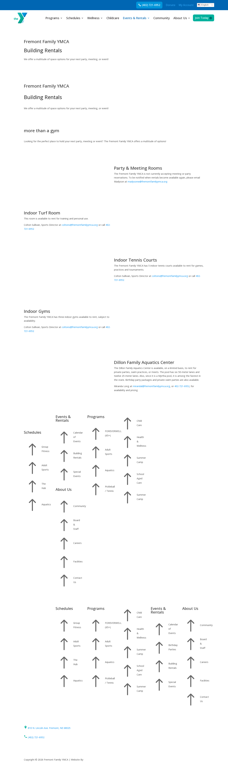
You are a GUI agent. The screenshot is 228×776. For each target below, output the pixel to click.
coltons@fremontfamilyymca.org (80, 224)
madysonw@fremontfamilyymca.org (147, 181)
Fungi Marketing (93, 759)
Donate (170, 5)
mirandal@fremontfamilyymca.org (151, 386)
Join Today (201, 18)
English (204, 5)
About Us (180, 18)
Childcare (112, 18)
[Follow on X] (128, 728)
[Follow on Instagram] (135, 728)
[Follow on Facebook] (121, 728)
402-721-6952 (181, 386)
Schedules (73, 18)
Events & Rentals (134, 18)
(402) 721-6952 (151, 5)
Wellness (93, 18)
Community (161, 18)
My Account (186, 5)
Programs (52, 18)
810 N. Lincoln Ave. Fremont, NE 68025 (48, 728)
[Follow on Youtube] (142, 728)
